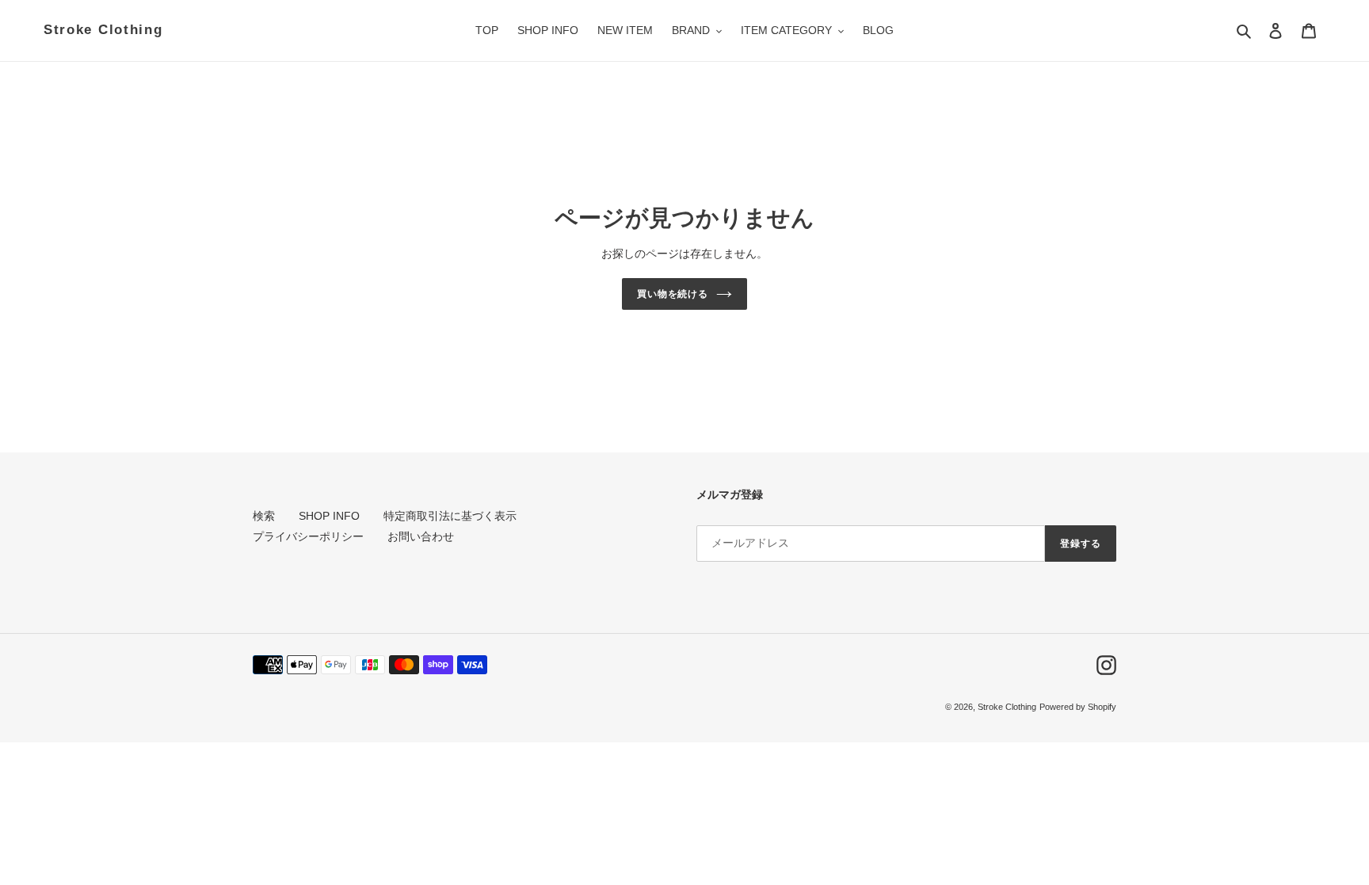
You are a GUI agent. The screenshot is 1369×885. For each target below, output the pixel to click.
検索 (264, 515)
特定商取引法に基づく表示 (450, 515)
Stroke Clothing (103, 29)
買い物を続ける (673, 293)
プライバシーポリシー (308, 536)
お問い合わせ (420, 536)
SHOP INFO (329, 515)
